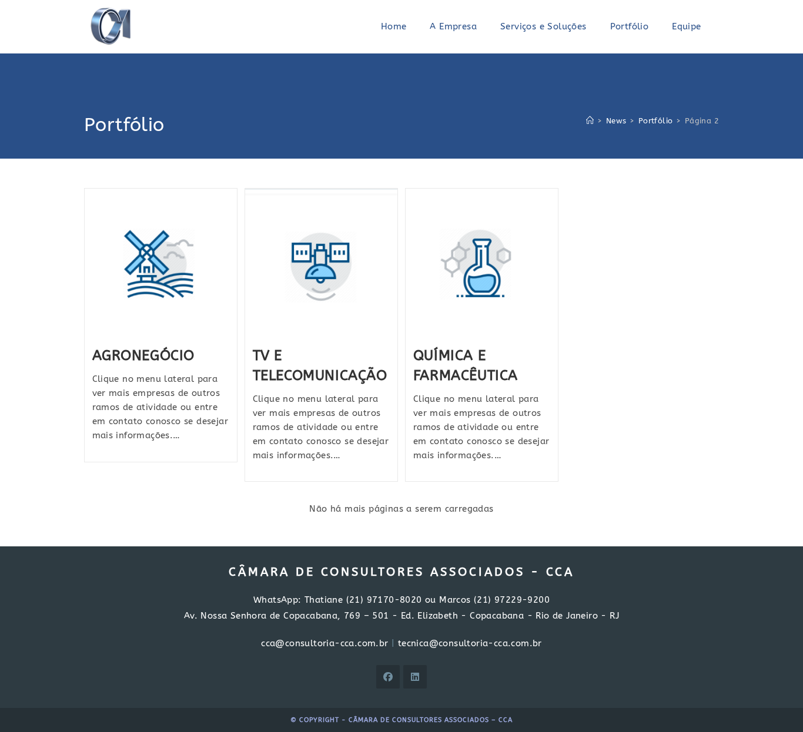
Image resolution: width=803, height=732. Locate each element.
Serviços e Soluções (543, 26)
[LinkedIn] (415, 677)
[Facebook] (388, 677)
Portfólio (629, 26)
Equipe (686, 26)
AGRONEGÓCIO (143, 355)
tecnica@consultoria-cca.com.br (470, 643)
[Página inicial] (590, 120)
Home (394, 26)
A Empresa (453, 26)
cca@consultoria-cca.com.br (324, 643)
